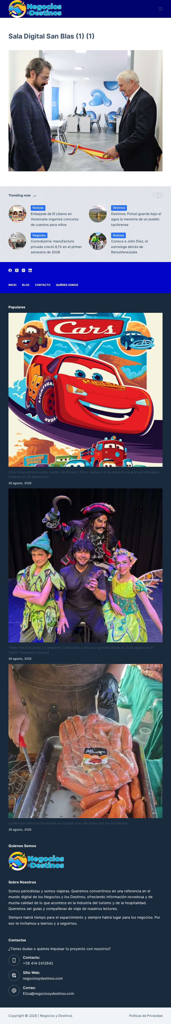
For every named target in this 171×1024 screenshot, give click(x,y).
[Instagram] (23, 270)
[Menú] (161, 9)
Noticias (38, 207)
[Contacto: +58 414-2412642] (14, 960)
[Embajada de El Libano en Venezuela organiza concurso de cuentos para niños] (17, 214)
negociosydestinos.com (43, 978)
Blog (25, 285)
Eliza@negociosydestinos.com (48, 993)
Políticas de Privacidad (146, 1016)
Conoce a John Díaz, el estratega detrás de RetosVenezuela (129, 246)
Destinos (119, 207)
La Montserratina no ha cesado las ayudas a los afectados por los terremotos (68, 823)
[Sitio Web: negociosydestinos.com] (14, 975)
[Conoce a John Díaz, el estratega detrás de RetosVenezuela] (98, 241)
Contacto (42, 285)
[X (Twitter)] (16, 270)
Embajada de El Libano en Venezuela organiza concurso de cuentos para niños (55, 219)
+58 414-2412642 (38, 963)
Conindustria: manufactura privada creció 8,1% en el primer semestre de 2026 (56, 246)
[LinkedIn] (30, 270)
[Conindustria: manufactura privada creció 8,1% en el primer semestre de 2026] (17, 241)
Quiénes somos (67, 285)
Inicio (12, 285)
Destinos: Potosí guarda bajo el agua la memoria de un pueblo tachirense (136, 219)
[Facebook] (10, 270)
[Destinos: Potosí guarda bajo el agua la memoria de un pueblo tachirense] (98, 214)
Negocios (39, 235)
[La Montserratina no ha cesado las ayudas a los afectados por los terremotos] (85, 741)
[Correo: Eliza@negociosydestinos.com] (14, 990)
